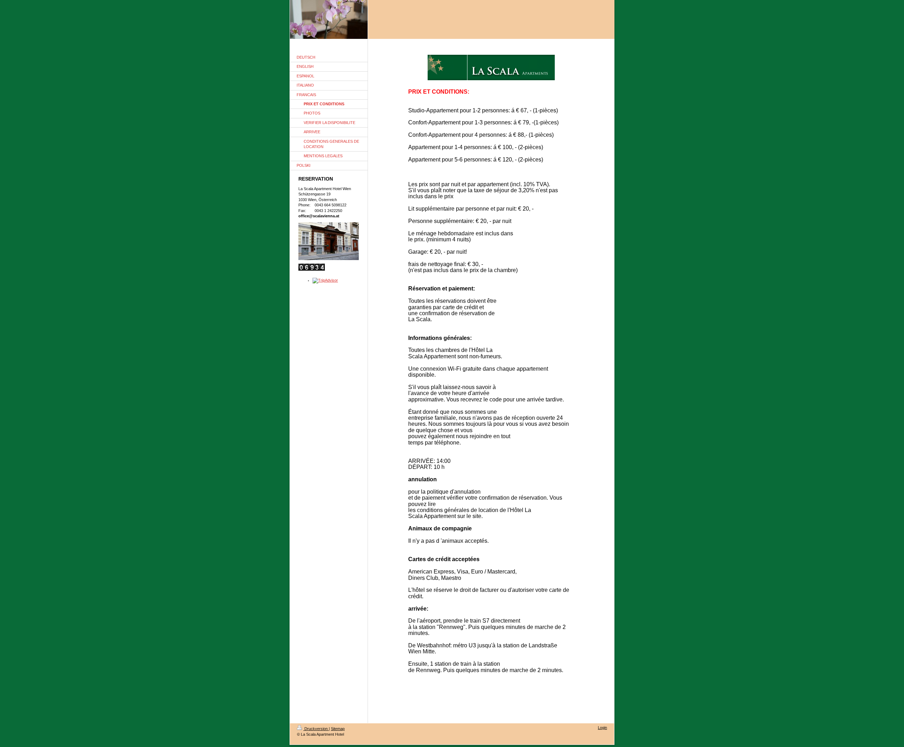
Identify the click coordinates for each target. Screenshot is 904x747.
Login (602, 727)
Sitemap (338, 729)
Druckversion (316, 729)
